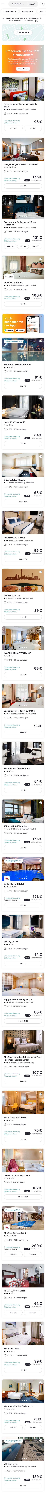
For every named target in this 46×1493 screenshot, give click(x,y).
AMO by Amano (23, 942)
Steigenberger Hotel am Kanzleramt (23, 164)
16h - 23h (32, 128)
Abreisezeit (26, 11)
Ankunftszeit (8, 11)
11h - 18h (13, 128)
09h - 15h (23, 732)
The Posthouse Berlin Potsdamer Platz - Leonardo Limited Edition (23, 1058)
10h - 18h (23, 906)
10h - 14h (23, 246)
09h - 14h (23, 617)
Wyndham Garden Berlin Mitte (23, 1406)
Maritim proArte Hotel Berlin (23, 365)
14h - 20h (23, 1485)
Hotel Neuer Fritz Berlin (23, 1118)
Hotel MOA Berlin (23, 1349)
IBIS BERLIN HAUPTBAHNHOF (23, 653)
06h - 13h (10, 246)
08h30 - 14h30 (23, 1197)
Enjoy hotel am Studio (23, 480)
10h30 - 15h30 (23, 502)
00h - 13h (13, 1428)
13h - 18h (33, 1312)
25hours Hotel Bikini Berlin (23, 826)
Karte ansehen (24, 32)
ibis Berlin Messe (23, 596)
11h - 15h (23, 963)
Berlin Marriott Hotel (23, 884)
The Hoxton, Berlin (23, 283)
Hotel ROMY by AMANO (23, 422)
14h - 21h (36, 246)
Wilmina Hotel (23, 1464)
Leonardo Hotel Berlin (23, 538)
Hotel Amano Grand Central (23, 769)
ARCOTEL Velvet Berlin (23, 1291)
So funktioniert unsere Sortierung (22, 21)
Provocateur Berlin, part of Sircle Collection (23, 223)
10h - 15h (23, 444)
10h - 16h (23, 186)
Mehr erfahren (23, 69)
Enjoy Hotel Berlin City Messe (23, 1000)
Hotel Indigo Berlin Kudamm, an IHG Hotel (23, 105)
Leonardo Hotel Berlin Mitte (23, 1175)
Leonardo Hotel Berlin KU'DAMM (23, 711)
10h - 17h (23, 304)
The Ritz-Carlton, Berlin (23, 1233)
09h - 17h (23, 386)
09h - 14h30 (23, 559)
